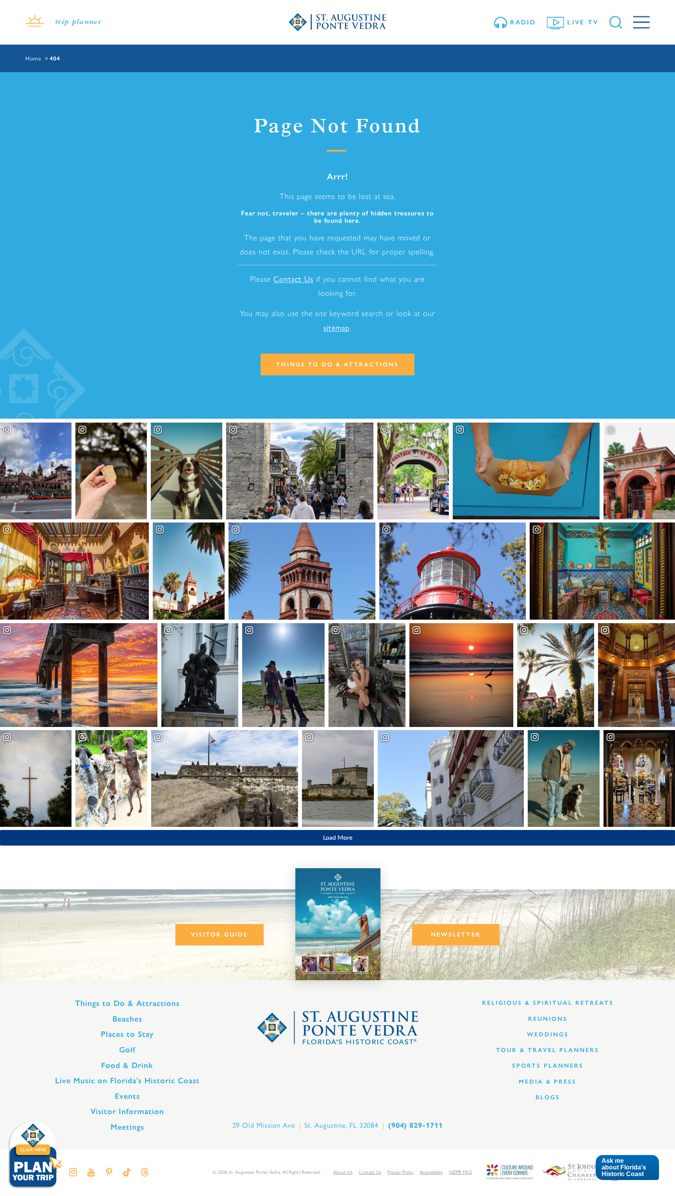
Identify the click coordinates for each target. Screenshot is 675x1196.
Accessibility (431, 1171)
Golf (127, 1049)
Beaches (127, 1019)
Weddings (548, 1034)
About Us (342, 1171)
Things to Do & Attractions (337, 364)
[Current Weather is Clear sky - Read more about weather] (34, 22)
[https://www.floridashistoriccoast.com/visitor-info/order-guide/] (337, 924)
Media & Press (548, 1081)
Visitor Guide (219, 934)
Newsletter (456, 934)
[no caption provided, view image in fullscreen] (367, 675)
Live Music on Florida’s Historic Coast (127, 1080)
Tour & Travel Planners (547, 1050)
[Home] (337, 22)
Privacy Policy (400, 1171)
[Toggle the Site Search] (615, 22)
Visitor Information (127, 1111)
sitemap (336, 327)
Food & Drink (127, 1065)
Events (127, 1096)
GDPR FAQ (460, 1171)
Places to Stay (127, 1034)
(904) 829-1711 (415, 1125)
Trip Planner (78, 22)
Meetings (127, 1127)
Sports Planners (548, 1065)
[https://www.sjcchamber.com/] (569, 1171)
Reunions (548, 1018)
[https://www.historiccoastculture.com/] (509, 1171)
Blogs (548, 1097)
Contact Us (293, 278)
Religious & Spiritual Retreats (548, 1002)
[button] (627, 1167)
